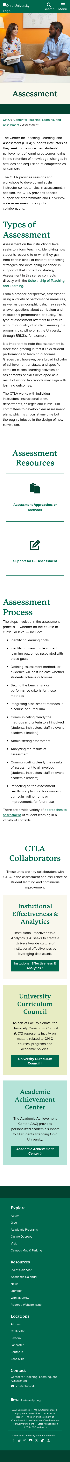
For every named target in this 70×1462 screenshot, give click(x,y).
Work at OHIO (20, 1297)
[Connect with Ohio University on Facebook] (13, 1440)
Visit (14, 1243)
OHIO (6, 120)
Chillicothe (18, 1331)
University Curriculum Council (35, 1061)
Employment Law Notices (27, 1413)
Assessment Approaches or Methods (35, 507)
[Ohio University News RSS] (48, 1440)
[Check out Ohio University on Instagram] (19, 1440)
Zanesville (17, 1359)
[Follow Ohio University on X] (36, 1440)
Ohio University (27, 1435)
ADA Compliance (21, 1409)
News (14, 1284)
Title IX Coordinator (36, 1427)
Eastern (16, 1338)
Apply (15, 1215)
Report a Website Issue (26, 1304)
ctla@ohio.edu (26, 1386)
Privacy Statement (24, 1423)
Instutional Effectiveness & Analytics (35, 965)
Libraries (16, 1291)
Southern (17, 1352)
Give (14, 1222)
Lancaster (17, 1345)
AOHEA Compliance (44, 1409)
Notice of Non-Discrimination (44, 1420)
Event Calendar (21, 1270)
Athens (15, 1324)
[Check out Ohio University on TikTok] (42, 1440)
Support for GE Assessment (35, 560)
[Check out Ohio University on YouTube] (30, 1440)
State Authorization (48, 1423)
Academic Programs (24, 1229)
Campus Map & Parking (26, 1250)
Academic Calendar (24, 1277)
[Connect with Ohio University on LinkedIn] (24, 1440)
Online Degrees (21, 1236)
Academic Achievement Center (35, 1151)
